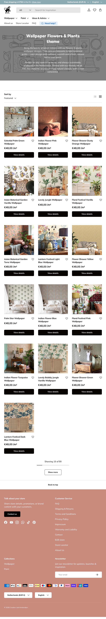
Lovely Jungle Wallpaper (50, 199)
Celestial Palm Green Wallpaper (14, 142)
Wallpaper (9, 564)
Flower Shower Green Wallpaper (82, 379)
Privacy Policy (62, 519)
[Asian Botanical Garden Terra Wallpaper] (19, 240)
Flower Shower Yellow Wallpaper (82, 260)
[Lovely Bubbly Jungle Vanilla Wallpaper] (53, 358)
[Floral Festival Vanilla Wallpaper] (87, 181)
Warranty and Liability (66, 529)
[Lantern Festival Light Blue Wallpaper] (53, 240)
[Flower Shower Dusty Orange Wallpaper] (87, 121)
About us (8, 23)
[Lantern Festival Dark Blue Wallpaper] (19, 418)
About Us (59, 550)
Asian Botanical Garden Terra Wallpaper (16, 260)
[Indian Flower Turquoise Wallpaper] (19, 358)
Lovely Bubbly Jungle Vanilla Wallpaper (48, 379)
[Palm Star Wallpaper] (19, 299)
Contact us (12, 514)
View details (19, 155)
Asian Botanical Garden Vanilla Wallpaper (16, 201)
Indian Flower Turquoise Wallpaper (16, 379)
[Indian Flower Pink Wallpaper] (53, 121)
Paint (6, 569)
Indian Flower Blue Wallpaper (47, 320)
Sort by (7, 94)
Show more (53, 472)
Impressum (60, 524)
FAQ (34, 23)
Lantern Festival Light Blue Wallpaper (49, 260)
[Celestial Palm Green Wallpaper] (19, 121)
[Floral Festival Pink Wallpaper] (87, 299)
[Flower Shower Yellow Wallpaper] (87, 240)
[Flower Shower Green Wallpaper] (87, 358)
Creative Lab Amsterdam (19, 607)
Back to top (53, 485)
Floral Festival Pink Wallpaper (81, 320)
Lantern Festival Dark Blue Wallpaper (14, 438)
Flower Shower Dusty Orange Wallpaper (82, 142)
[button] (100, 10)
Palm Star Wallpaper (14, 318)
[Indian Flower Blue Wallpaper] (53, 299)
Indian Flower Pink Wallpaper (47, 142)
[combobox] (48, 10)
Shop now (36, 2)
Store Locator (22, 23)
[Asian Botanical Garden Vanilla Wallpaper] (19, 181)
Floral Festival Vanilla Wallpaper (82, 201)
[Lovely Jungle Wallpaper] (53, 181)
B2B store (60, 539)
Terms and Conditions (65, 514)
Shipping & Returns (64, 508)
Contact (59, 534)
